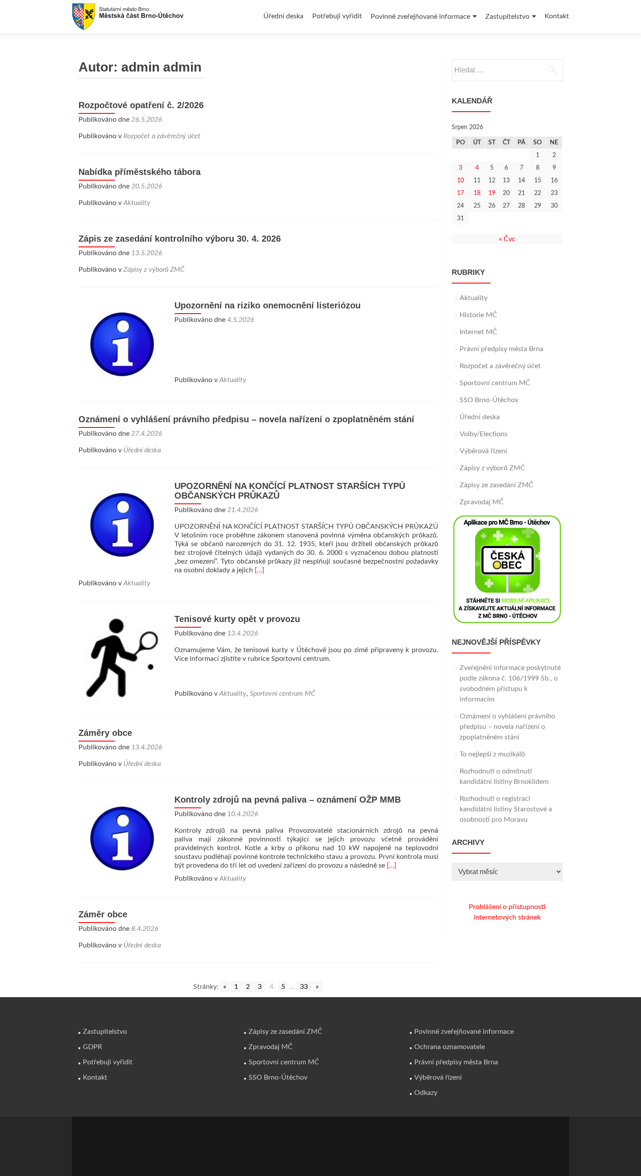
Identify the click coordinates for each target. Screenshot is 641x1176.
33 (304, 986)
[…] (259, 570)
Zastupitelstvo (507, 16)
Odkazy (425, 1092)
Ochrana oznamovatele (449, 1046)
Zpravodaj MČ (482, 502)
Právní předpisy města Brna (501, 348)
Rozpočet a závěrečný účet (162, 136)
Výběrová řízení (483, 451)
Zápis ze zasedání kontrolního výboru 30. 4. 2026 (179, 238)
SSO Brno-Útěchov (489, 400)
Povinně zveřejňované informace (420, 16)
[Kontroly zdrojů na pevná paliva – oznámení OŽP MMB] (122, 837)
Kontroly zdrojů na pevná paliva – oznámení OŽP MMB (287, 799)
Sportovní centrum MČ (282, 693)
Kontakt (557, 16)
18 (477, 193)
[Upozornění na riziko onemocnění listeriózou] (122, 343)
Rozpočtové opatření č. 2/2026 (141, 105)
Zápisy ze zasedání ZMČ (496, 485)
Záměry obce (105, 733)
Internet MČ (478, 331)
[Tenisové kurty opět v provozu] (122, 657)
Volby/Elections (484, 434)
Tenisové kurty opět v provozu (237, 619)
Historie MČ (478, 314)
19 (491, 193)
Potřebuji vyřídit (337, 16)
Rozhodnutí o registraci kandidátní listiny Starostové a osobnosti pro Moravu (506, 809)
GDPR (92, 1046)
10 (460, 181)
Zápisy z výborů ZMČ (153, 269)
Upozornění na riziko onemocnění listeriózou (267, 305)
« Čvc (507, 239)
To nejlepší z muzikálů (492, 754)
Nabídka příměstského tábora (139, 172)
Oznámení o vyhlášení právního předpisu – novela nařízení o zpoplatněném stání (246, 419)
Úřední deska (283, 16)
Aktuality (136, 202)
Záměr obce (102, 914)
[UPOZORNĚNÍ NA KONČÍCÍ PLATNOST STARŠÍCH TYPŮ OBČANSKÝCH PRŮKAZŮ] (122, 524)
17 (460, 193)
